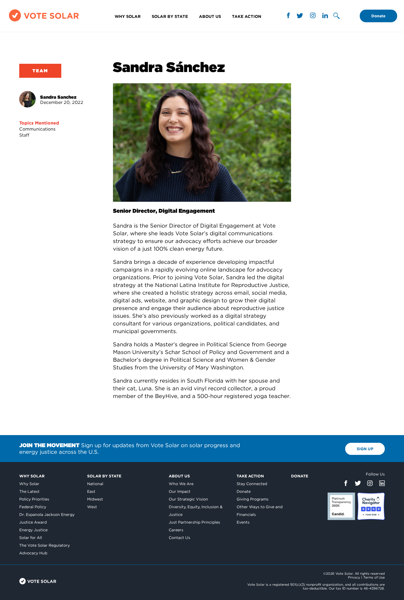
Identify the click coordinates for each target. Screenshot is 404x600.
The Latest (29, 491)
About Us (210, 16)
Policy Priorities (34, 499)
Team (40, 70)
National (95, 484)
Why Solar (128, 16)
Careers (176, 530)
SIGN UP (365, 449)
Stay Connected (252, 484)
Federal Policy (32, 507)
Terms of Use (374, 577)
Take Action (246, 16)
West (92, 507)
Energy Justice (33, 530)
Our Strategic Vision (188, 499)
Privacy (354, 577)
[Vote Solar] (44, 21)
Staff (24, 135)
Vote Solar (37, 581)
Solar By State (170, 16)
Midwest (95, 499)
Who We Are (181, 484)
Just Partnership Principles (194, 522)
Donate (378, 16)
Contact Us (179, 537)
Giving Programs (253, 499)
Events (243, 522)
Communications (37, 129)
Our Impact (179, 491)
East (91, 491)
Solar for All (30, 537)
